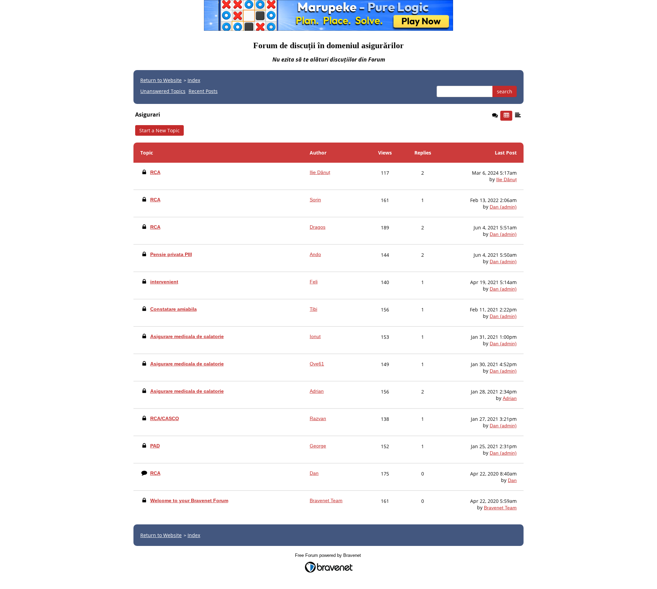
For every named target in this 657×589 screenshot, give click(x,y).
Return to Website (161, 80)
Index (194, 80)
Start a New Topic (159, 130)
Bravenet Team (500, 507)
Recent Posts (203, 91)
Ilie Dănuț (506, 179)
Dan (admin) (503, 207)
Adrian (510, 398)
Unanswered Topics (162, 91)
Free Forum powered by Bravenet (328, 555)
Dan (512, 480)
